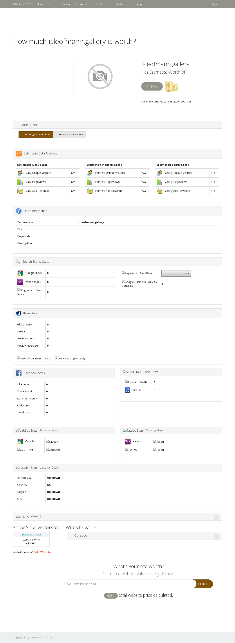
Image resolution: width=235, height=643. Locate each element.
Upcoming (64, 4)
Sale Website (42, 552)
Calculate (203, 583)
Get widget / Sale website (36, 134)
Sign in (215, 4)
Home (40, 4)
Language (138, 4)
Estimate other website (70, 134)
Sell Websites (82, 4)
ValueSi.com (22, 4)
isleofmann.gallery (31, 534)
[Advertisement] (117, 20)
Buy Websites (103, 4)
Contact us (121, 4)
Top (51, 4)
